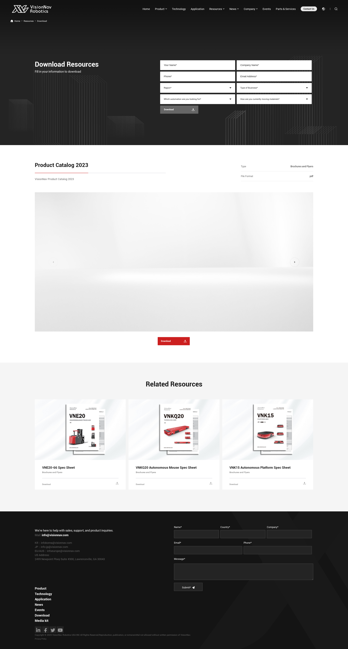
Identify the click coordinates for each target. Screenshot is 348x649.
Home (146, 8)
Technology (179, 8)
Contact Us (308, 9)
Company (249, 8)
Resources (215, 8)
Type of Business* (249, 87)
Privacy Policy (40, 639)
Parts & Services (286, 8)
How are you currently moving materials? (259, 99)
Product (159, 8)
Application (197, 8)
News (232, 8)
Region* (167, 87)
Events (267, 8)
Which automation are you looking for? (182, 99)
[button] (294, 262)
